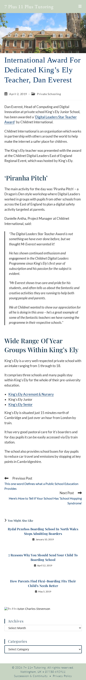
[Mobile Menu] (80, 6)
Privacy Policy (62, 676)
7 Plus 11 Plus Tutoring (28, 6)
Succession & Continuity (31, 676)
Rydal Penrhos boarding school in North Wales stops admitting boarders (43, 531)
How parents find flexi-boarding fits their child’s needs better (43, 583)
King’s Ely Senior (20, 404)
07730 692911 (55, 671)
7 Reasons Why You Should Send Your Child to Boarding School (43, 557)
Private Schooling (49, 94)
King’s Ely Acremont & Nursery (31, 394)
